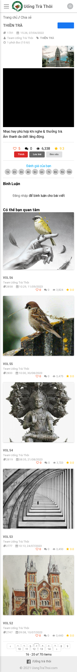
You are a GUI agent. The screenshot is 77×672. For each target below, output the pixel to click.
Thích (21, 154)
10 (19, 649)
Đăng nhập (20, 195)
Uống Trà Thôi (38, 6)
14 (49, 649)
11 (26, 649)
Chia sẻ (26, 17)
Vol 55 (8, 364)
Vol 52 (8, 623)
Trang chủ (10, 17)
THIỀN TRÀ (47, 38)
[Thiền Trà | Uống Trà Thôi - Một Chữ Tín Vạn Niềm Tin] (17, 10)
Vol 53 (8, 537)
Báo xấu (54, 154)
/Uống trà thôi (41, 661)
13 (41, 649)
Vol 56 (8, 278)
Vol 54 (8, 450)
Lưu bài (37, 154)
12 (34, 649)
